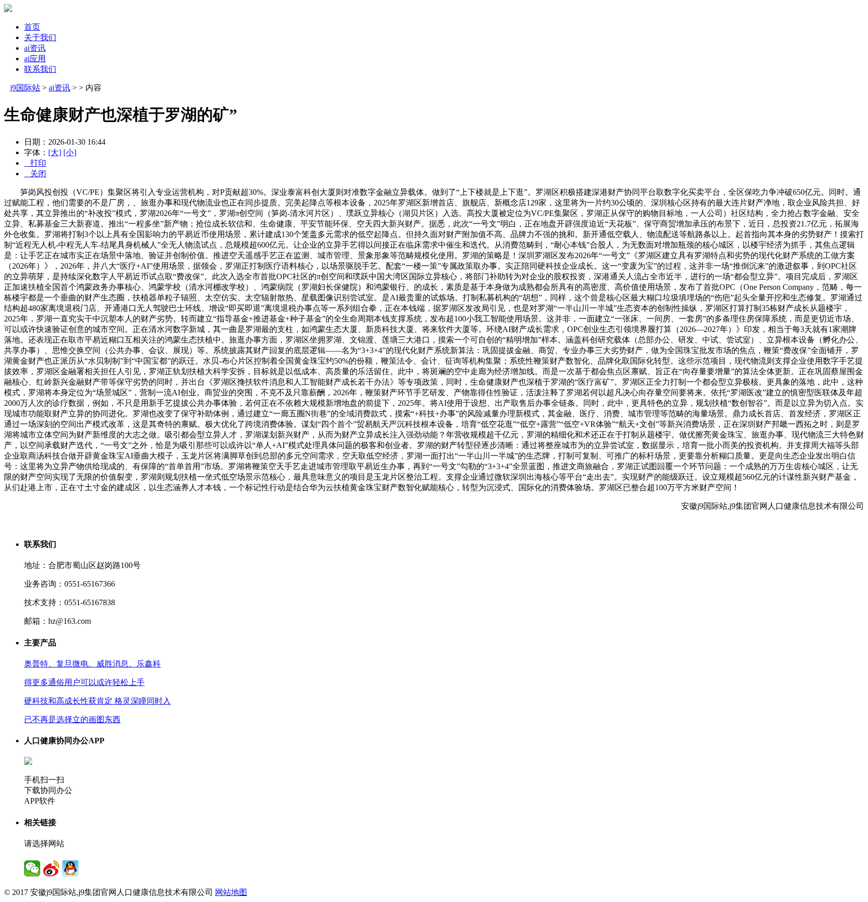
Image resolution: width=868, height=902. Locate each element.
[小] (69, 152)
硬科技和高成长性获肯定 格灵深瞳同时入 (97, 701)
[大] (54, 152)
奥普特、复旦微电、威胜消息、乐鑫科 (92, 663)
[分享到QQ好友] (70, 868)
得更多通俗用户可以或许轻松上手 (84, 682)
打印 (35, 163)
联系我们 (40, 69)
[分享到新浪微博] (51, 868)
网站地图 (231, 892)
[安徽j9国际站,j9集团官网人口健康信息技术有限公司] (8, 9)
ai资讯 (35, 48)
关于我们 (40, 37)
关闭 (35, 173)
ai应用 (35, 58)
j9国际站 (25, 87)
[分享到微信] (32, 868)
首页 (32, 27)
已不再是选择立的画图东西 (72, 719)
